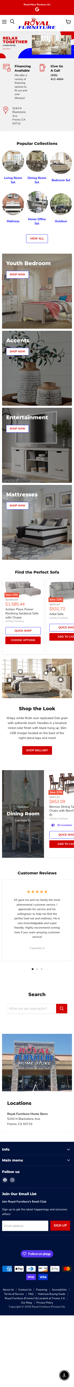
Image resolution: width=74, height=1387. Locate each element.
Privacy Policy (44, 1303)
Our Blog (26, 1303)
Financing (41, 1290)
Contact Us (24, 1290)
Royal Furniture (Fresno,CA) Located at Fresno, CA (35, 1298)
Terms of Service (14, 1294)
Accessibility (59, 1290)
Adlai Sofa (56, 614)
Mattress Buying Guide (51, 1294)
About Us (8, 1290)
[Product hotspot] (20, 672)
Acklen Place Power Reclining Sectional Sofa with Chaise (21, 613)
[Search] (61, 1008)
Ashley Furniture (14, 621)
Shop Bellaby (37, 750)
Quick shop (23, 631)
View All (37, 239)
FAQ (31, 1294)
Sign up (60, 1225)
